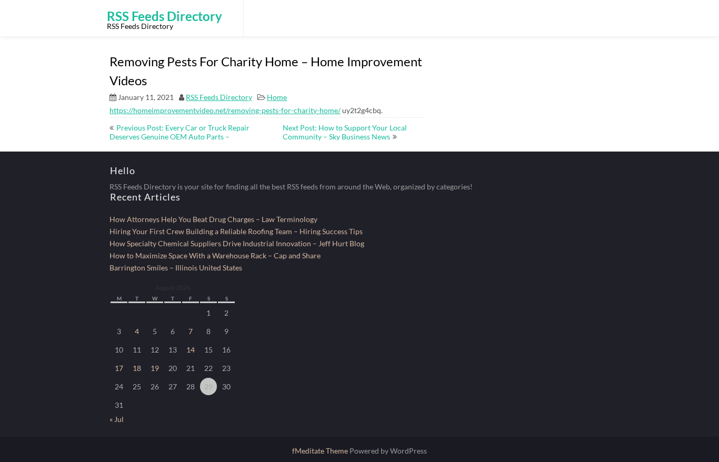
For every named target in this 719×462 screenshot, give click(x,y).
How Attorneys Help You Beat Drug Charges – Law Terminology (213, 219)
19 (155, 368)
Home (277, 97)
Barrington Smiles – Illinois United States (175, 267)
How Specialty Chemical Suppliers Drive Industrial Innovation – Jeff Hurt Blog (236, 243)
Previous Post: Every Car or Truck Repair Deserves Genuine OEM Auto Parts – (179, 132)
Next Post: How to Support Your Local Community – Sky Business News (345, 132)
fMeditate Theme (320, 450)
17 (119, 368)
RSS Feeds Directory (219, 97)
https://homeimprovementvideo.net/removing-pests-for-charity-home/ (225, 110)
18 (137, 368)
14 (190, 349)
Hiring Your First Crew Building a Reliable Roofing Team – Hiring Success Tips (236, 231)
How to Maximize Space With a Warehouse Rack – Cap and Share (215, 255)
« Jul (116, 419)
